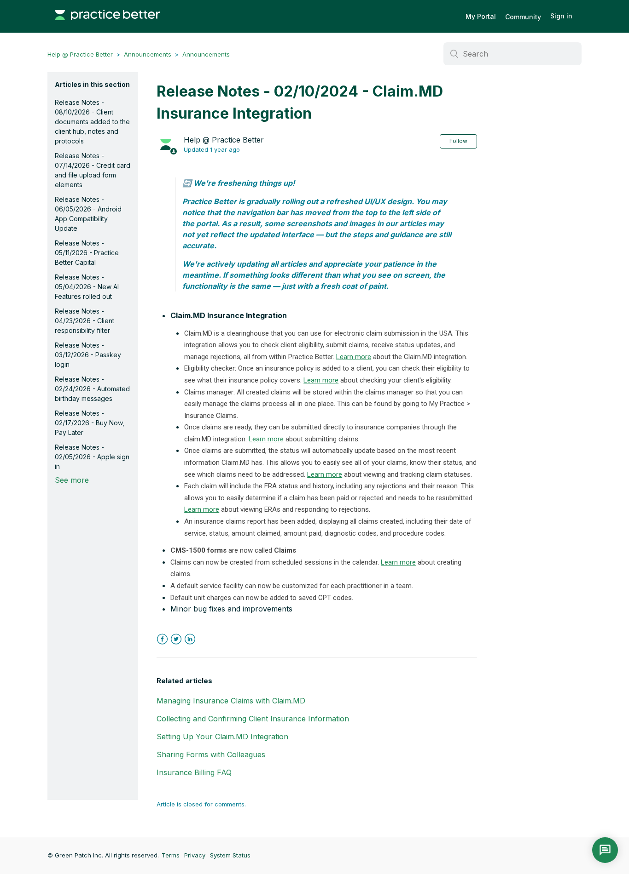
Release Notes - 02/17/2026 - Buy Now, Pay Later (89, 422)
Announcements (147, 54)
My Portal (481, 16)
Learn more (353, 357)
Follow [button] (458, 140)
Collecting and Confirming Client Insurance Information (253, 718)
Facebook (162, 639)
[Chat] (605, 850)
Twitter (176, 639)
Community (523, 17)
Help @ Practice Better (80, 54)
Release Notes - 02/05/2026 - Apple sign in (92, 456)
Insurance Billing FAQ (194, 772)
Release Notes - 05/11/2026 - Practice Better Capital (87, 252)
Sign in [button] (561, 16)
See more (72, 480)
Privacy (194, 855)
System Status (230, 855)
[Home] (107, 24)
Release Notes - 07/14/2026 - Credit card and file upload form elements (92, 170)
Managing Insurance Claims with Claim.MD (231, 700)
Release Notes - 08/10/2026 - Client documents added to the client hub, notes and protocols (92, 121)
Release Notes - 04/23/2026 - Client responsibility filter (84, 320)
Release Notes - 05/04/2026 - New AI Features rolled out (87, 286)
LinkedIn (190, 639)
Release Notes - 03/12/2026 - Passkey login (88, 354)
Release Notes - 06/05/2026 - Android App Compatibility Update (88, 213)
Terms (171, 855)
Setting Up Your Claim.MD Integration (222, 736)
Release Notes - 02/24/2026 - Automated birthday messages (92, 388)
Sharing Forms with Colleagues (211, 754)
